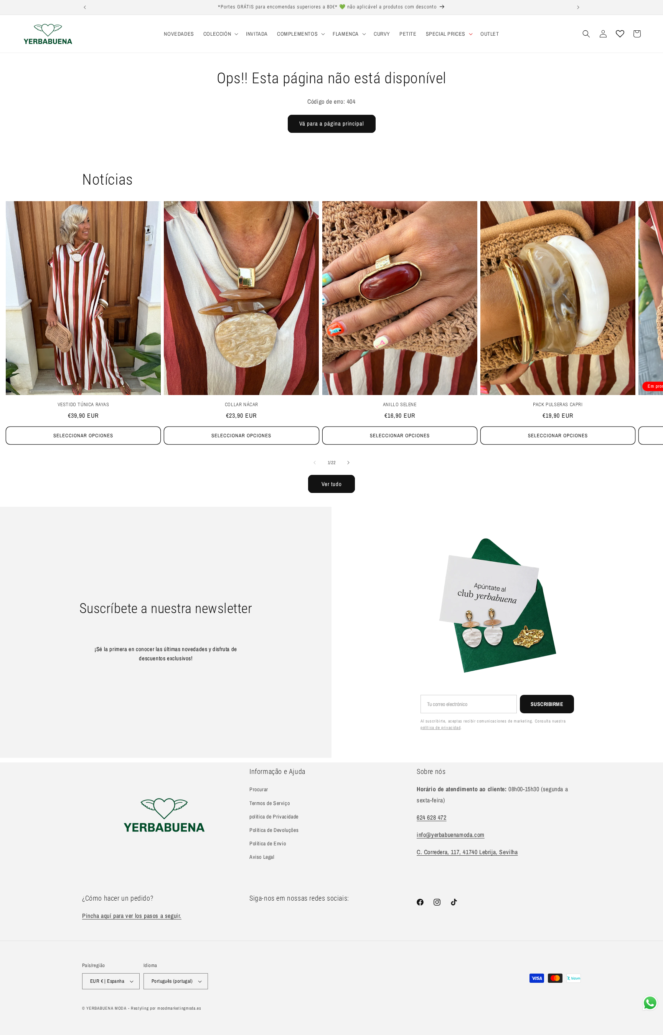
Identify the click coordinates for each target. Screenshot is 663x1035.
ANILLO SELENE (400, 404)
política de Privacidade (274, 816)
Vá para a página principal (331, 123)
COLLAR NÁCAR (241, 404)
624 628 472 (432, 817)
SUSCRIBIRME (547, 704)
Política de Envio (267, 843)
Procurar (258, 789)
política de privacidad (440, 727)
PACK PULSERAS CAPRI (557, 404)
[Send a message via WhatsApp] (650, 1003)
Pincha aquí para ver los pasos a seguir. (131, 915)
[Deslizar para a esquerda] (314, 462)
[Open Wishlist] (620, 33)
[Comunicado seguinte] (578, 7)
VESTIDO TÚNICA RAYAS (83, 404)
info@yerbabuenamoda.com (451, 834)
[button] (220, 34)
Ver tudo (332, 484)
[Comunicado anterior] (84, 7)
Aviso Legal (262, 856)
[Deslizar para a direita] (348, 462)
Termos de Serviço (269, 803)
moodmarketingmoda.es (179, 1008)
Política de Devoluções (274, 830)
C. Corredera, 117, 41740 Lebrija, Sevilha (467, 852)
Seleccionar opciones (83, 435)
